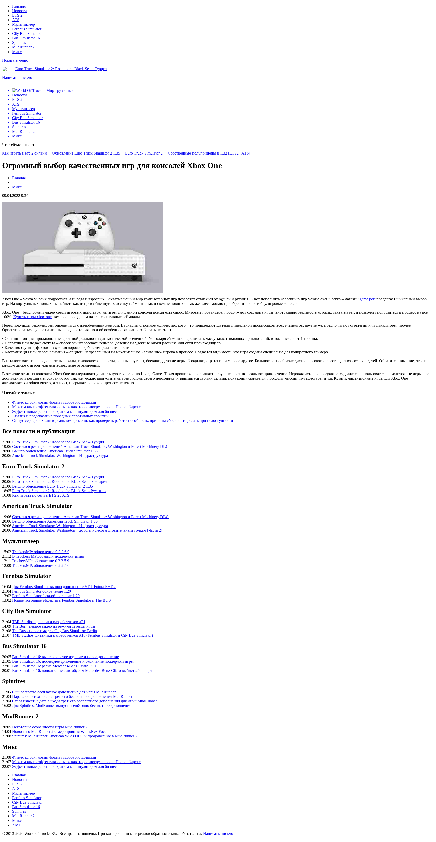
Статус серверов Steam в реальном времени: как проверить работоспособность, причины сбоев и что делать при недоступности (122, 420)
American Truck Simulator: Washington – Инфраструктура (60, 455)
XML (16, 825)
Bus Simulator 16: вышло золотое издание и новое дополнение (65, 657)
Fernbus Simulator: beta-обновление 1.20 (46, 596)
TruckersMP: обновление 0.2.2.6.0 (40, 552)
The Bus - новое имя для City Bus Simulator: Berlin (54, 631)
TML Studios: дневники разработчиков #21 (48, 622)
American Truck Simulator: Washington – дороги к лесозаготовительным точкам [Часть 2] (87, 530)
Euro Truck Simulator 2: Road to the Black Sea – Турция (61, 69)
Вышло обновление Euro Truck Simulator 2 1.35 (52, 486)
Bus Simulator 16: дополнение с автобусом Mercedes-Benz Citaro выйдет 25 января (82, 670)
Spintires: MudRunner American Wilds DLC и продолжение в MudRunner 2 (74, 736)
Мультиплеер (23, 24)
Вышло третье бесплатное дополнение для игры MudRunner (64, 692)
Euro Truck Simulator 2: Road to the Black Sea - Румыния (59, 491)
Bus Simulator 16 (26, 38)
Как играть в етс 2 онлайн (24, 153)
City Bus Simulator (27, 33)
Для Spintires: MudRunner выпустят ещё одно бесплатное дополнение (71, 705)
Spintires (19, 42)
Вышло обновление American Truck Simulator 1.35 (55, 451)
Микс (17, 51)
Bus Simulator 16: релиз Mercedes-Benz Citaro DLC (55, 666)
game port (367, 299)
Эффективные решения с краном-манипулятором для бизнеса (65, 411)
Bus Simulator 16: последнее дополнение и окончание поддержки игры (73, 661)
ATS (15, 20)
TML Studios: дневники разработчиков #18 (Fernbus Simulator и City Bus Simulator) (82, 635)
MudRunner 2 (23, 47)
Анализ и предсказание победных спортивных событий (60, 416)
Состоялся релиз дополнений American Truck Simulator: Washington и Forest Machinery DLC (90, 446)
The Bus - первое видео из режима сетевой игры (53, 626)
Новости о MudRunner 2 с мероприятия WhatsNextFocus (60, 731)
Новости (19, 11)
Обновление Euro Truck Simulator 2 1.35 (86, 153)
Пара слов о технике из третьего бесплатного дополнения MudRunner (72, 696)
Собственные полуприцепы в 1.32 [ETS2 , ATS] (209, 153)
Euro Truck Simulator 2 (144, 153)
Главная (19, 6)
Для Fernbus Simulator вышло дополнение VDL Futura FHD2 (64, 586)
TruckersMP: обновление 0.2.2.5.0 (40, 565)
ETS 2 (17, 15)
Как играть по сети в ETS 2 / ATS (40, 495)
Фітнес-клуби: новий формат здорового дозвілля (54, 402)
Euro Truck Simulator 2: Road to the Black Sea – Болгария (59, 481)
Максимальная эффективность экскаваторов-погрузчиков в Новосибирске (76, 407)
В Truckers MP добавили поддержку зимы (48, 556)
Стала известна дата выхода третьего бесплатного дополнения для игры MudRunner (84, 701)
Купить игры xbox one (32, 317)
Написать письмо (17, 77)
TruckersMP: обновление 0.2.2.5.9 (40, 561)
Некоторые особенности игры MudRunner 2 (49, 727)
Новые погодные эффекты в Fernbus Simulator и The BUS (61, 600)
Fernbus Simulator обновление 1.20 (41, 591)
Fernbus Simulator (26, 29)
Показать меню (15, 60)
